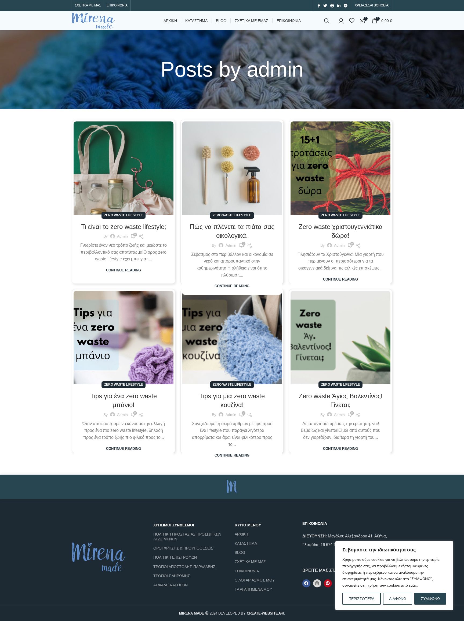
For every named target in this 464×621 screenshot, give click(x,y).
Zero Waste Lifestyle (123, 215)
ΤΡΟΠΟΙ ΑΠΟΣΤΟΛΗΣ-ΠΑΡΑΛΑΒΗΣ (184, 567)
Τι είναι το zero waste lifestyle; (123, 226)
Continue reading (123, 270)
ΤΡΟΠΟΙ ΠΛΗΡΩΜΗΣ (171, 576)
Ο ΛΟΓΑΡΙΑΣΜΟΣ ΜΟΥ (255, 580)
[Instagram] (317, 583)
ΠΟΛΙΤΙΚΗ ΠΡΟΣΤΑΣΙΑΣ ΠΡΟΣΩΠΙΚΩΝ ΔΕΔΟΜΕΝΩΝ (187, 536)
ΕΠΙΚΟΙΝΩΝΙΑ (247, 571)
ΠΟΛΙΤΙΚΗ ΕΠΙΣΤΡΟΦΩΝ (175, 557)
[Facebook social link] (319, 5)
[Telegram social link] (345, 5)
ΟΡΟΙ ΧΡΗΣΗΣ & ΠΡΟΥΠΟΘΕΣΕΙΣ (183, 548)
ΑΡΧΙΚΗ (241, 534)
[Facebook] (306, 583)
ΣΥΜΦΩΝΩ (430, 599)
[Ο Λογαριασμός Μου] (341, 20)
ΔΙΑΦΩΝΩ (397, 599)
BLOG (240, 552)
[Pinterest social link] (332, 5)
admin (275, 69)
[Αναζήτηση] (326, 20)
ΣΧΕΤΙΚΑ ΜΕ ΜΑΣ (250, 561)
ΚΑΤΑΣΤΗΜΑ (246, 543)
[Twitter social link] (325, 5)
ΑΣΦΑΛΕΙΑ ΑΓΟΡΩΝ (170, 585)
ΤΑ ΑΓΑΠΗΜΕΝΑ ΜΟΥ (253, 589)
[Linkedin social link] (339, 5)
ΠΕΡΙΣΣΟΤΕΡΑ (361, 599)
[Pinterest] (328, 583)
